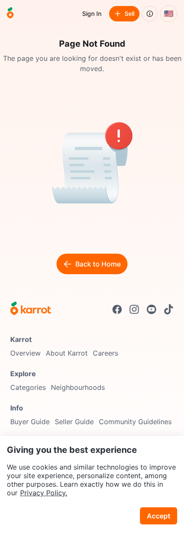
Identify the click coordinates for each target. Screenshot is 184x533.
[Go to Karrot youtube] (151, 309)
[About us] (149, 13)
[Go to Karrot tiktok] (168, 309)
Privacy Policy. (43, 492)
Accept (158, 516)
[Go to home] (10, 13)
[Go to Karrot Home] (30, 309)
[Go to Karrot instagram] (134, 309)
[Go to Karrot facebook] (117, 309)
